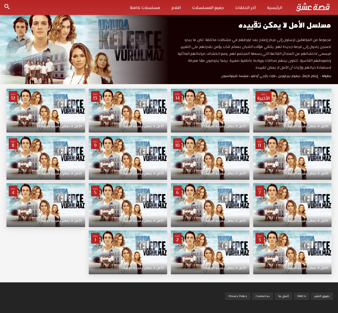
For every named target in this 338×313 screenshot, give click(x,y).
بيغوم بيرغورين (288, 76)
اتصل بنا (283, 296)
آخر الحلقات (245, 8)
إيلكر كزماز (309, 76)
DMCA (301, 296)
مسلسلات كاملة (145, 8)
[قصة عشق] (313, 7)
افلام (176, 8)
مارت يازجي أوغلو (262, 76)
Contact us (263, 296)
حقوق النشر (322, 296)
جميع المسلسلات (208, 8)
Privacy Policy (238, 296)
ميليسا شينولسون (235, 76)
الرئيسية (274, 8)
